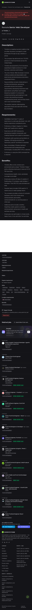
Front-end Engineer (7, 257)
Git (12, 292)
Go (27, 292)
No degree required (6, 282)
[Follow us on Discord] (6, 542)
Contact (4, 551)
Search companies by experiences (7, 591)
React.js (18, 287)
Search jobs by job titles (23, 551)
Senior (4, 267)
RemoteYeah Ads (9, 335)
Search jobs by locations (23, 548)
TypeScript (12, 287)
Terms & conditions (6, 561)
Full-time (4, 262)
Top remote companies (7, 576)
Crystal (4, 294)
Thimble (5, 31)
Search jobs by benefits (23, 558)
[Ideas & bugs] (28, 597)
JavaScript (4, 287)
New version (5, 571)
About (3, 548)
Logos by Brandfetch (23, 607)
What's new (5, 566)
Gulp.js (23, 287)
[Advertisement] (16, 236)
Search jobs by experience (23, 556)
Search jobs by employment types (21, 561)
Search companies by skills (7, 587)
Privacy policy (5, 563)
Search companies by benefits (7, 595)
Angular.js (10, 290)
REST (21, 290)
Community (4, 556)
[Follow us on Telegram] (9, 542)
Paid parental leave (6, 304)
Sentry (7, 292)
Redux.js (16, 290)
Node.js (4, 290)
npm (3, 292)
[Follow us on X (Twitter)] (2, 542)
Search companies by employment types (7, 599)
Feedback (4, 558)
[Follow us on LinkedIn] (4, 542)
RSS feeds (5, 568)
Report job (6, 315)
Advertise (4, 553)
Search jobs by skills (22, 553)
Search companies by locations (7, 579)
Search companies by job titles (8, 583)
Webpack (26, 290)
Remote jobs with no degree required (22, 565)
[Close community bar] (29, 523)
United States (7, 299)
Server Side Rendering (20, 292)
